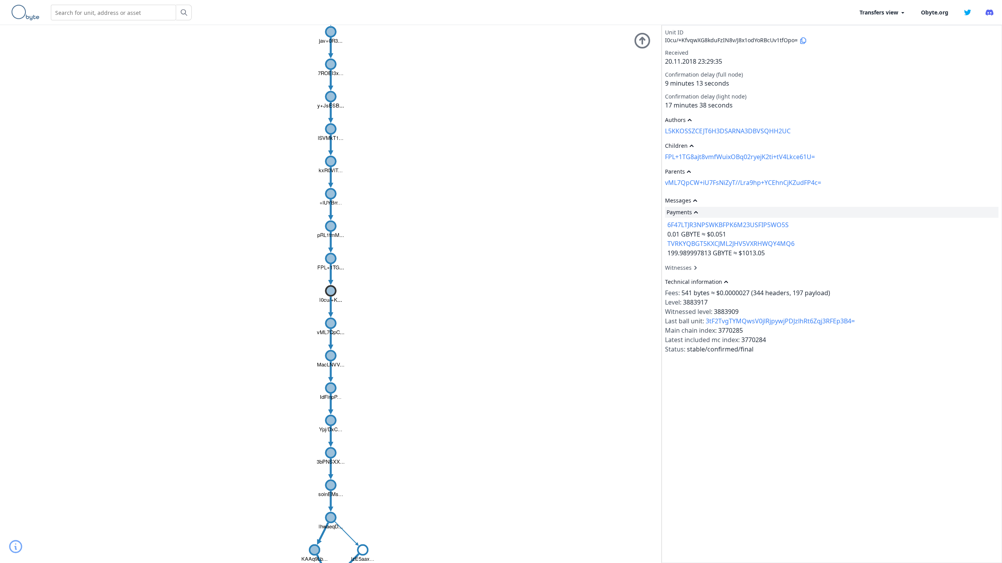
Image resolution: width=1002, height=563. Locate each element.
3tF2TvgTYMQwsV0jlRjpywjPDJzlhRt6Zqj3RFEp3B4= (780, 321)
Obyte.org (934, 12)
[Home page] (27, 12)
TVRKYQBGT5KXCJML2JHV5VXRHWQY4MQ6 (731, 243)
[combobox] (113, 12)
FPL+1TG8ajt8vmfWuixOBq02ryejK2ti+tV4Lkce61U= (740, 156)
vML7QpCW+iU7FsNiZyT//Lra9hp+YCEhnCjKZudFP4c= (743, 182)
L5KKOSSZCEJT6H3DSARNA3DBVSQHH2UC (728, 131)
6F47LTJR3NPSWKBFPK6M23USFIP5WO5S (728, 225)
